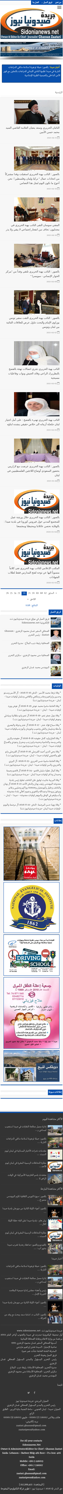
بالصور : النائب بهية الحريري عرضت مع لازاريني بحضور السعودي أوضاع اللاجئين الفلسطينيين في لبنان (33, 471)
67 (45, 593)
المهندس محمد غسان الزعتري (35, 667)
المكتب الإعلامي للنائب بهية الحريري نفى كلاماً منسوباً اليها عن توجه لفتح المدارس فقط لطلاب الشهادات (33, 573)
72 (24, 593)
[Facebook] (34, 1392)
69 (37, 593)
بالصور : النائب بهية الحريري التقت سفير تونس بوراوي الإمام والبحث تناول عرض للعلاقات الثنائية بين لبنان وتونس (32, 322)
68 (41, 593)
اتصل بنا (36, 2)
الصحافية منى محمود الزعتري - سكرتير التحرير (28, 655)
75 (11, 593)
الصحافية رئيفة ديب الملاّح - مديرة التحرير (30, 643)
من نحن (58, 2)
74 (15, 593)
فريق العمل (47, 2)
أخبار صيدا (54, 67)
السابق (51, 593)
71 (29, 593)
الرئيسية (58, 92)
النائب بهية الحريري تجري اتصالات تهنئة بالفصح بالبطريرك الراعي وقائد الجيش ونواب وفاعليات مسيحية (33, 373)
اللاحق (33, 599)
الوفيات (57, 686)
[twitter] (28, 1392)
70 (33, 593)
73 (19, 593)
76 (7, 593)
